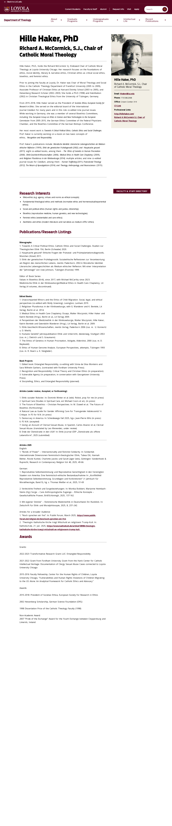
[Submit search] (164, 9)
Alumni (103, 9)
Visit (129, 9)
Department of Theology (17, 20)
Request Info (118, 9)
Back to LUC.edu (14, 2)
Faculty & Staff (90, 9)
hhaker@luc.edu (127, 93)
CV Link (117, 105)
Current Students (72, 9)
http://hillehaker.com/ (124, 114)
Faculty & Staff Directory (132, 191)
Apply (136, 9)
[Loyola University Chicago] (16, 9)
